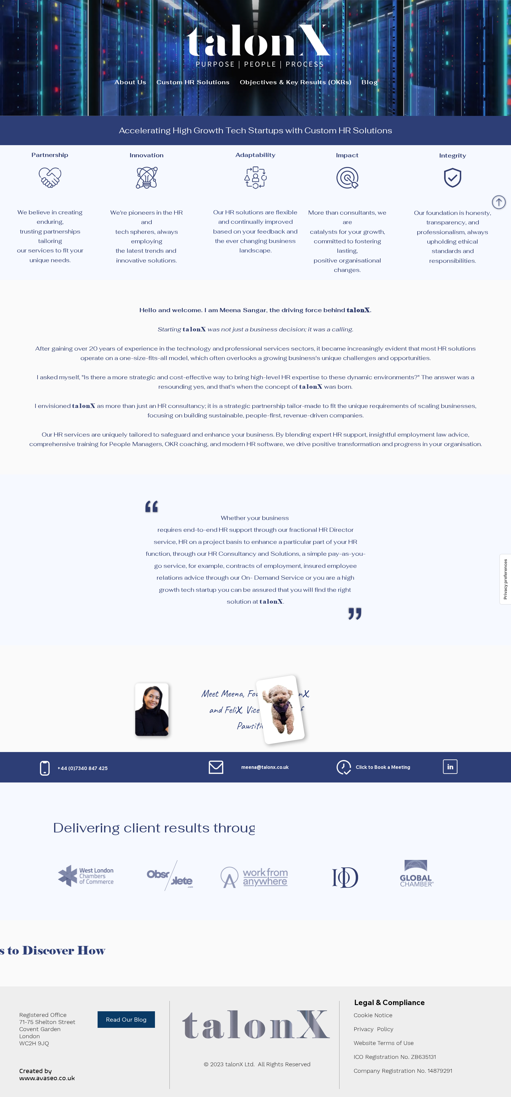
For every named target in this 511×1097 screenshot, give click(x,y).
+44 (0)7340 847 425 (82, 768)
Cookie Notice (373, 1015)
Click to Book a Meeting (383, 767)
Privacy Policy (373, 1029)
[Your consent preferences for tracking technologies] (505, 579)
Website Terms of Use (384, 1042)
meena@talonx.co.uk (265, 767)
